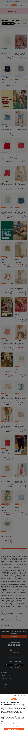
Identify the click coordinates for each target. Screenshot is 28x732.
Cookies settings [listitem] (14, 726)
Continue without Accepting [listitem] (19, 695)
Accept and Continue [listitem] (14, 729)
